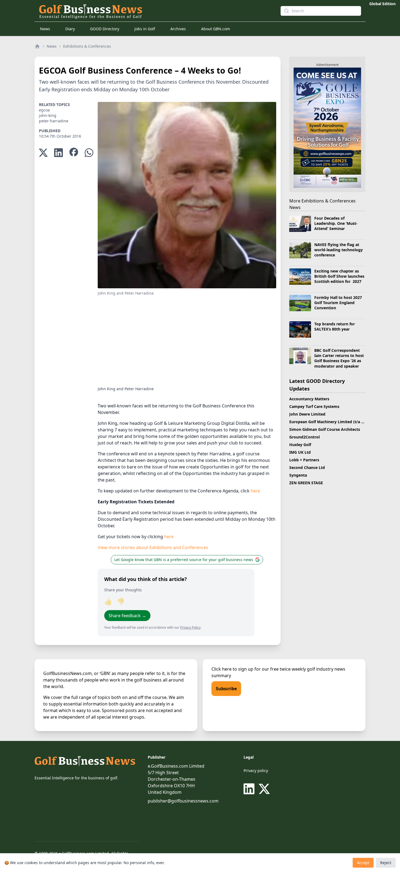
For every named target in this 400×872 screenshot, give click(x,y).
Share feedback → (127, 616)
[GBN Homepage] (155, 11)
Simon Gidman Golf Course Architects (324, 429)
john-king (47, 115)
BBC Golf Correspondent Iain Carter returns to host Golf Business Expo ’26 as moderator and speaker (339, 358)
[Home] (37, 46)
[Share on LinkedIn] (58, 153)
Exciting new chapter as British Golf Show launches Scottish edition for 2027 (339, 276)
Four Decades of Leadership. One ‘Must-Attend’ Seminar (336, 223)
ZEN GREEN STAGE (306, 482)
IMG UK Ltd (300, 452)
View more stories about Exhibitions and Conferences (153, 547)
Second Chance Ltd (307, 467)
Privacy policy (256, 770)
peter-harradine (53, 120)
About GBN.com (215, 28)
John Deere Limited (307, 414)
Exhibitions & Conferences (87, 46)
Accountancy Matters (309, 398)
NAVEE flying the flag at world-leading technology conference (338, 250)
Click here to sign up (232, 669)
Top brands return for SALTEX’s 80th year (334, 326)
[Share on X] (43, 153)
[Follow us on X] (264, 789)
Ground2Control (304, 437)
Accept (363, 862)
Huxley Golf (300, 444)
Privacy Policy (190, 627)
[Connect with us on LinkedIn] (250, 789)
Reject (385, 862)
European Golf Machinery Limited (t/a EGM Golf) (334, 421)
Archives (178, 28)
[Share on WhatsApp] (89, 153)
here (255, 491)
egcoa (44, 110)
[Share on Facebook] (73, 153)
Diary (70, 28)
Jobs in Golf (144, 28)
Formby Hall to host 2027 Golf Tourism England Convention (338, 303)
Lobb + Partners (304, 459)
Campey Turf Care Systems (314, 406)
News (45, 28)
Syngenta (298, 475)
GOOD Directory (104, 28)
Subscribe (226, 689)
